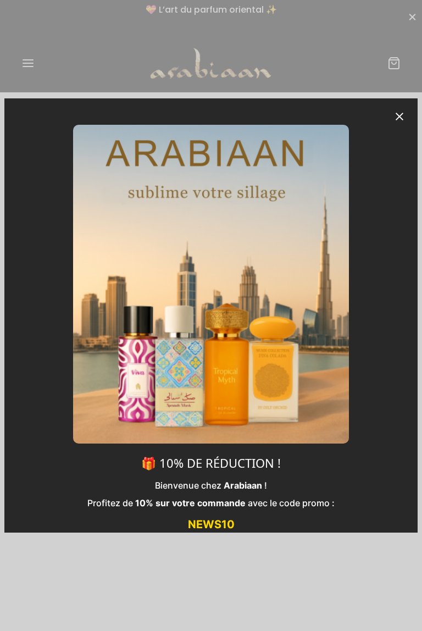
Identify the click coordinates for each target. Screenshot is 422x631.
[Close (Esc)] (399, 116)
